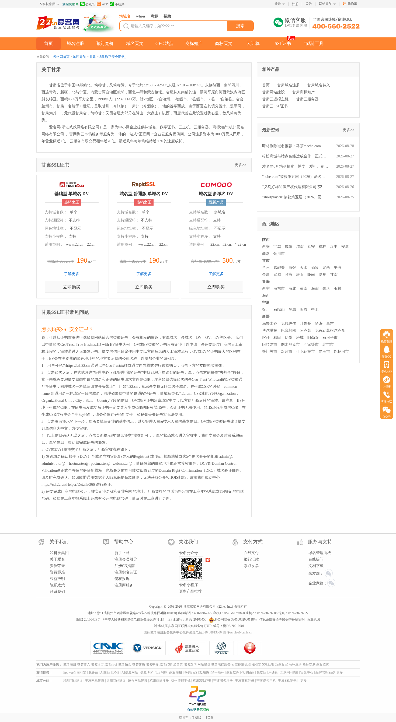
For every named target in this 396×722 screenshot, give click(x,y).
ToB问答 (161, 672)
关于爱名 (57, 559)
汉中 (334, 247)
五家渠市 (311, 345)
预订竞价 (105, 43)
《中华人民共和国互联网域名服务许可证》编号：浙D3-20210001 (198, 626)
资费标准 (57, 572)
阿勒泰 (313, 338)
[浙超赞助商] (98, 23)
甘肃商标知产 (303, 92)
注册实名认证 (125, 572)
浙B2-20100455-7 (88, 619)
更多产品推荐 (190, 591)
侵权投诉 (122, 579)
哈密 (318, 324)
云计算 (253, 43)
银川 (266, 310)
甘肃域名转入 (318, 85)
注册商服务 (123, 585)
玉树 (337, 289)
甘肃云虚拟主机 (275, 99)
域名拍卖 (124, 664)
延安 (311, 247)
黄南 (303, 289)
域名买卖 (134, 43)
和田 (277, 338)
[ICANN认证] (223, 648)
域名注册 (75, 43)
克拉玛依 (288, 324)
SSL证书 (283, 43)
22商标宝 (281, 664)
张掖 (288, 275)
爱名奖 (178, 664)
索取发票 (251, 566)
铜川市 (279, 254)
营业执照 (313, 619)
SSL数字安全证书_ (112, 57)
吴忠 (292, 310)
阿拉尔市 (269, 345)
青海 (266, 282)
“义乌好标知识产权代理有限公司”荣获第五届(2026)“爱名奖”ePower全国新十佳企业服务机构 (295, 187)
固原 (303, 310)
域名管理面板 (319, 553)
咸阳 (288, 247)
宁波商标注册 (244, 680)
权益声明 (57, 579)
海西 (266, 296)
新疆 (266, 317)
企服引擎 (254, 664)
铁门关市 (269, 352)
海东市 (279, 289)
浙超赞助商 (70, 4)
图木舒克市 (290, 345)
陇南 (311, 275)
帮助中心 (123, 541)
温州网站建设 (116, 680)
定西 (326, 268)
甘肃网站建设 (273, 92)
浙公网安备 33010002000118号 (235, 619)
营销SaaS (190, 672)
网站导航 (325, 4)
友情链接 (42, 672)
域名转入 (83, 664)
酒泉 (315, 268)
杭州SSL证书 (202, 680)
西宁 (266, 289)
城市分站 (42, 680)
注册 (295, 4)
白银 (292, 268)
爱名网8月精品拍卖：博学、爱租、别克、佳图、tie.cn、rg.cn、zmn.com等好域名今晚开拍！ (295, 166)
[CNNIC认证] (110, 648)
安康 (345, 247)
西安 (266, 247)
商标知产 (194, 43)
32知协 (204, 672)
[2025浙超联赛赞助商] (198, 698)
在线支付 (251, 553)
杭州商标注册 (159, 680)
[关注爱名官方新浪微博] (208, 560)
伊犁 (288, 338)
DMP (116, 672)
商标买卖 (223, 43)
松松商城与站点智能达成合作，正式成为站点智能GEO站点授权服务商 (295, 156)
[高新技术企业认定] (189, 648)
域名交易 (138, 664)
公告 (308, 4)
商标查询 (322, 664)
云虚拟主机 (239, 664)
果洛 (326, 289)
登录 (278, 4)
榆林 (322, 247)
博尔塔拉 (269, 331)
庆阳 (300, 275)
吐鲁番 (305, 324)
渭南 (300, 247)
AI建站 (105, 672)
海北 (292, 289)
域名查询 (190, 664)
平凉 (337, 268)
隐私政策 (57, 585)
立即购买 (71, 287)
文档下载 (316, 566)
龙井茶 (93, 672)
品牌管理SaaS (325, 672)
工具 (319, 43)
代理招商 (247, 672)
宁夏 (266, 303)
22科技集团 (47, 4)
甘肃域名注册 (288, 85)
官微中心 (306, 672)
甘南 (334, 275)
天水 (303, 268)
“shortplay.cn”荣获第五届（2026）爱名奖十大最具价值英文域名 (295, 197)
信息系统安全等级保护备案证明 (282, 619)
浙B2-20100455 (195, 619)
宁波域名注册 (223, 680)
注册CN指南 (124, 566)
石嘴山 (279, 310)
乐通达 (273, 672)
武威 (277, 275)
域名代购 (165, 664)
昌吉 (330, 324)
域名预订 (97, 664)
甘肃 (92, 57)
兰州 (266, 268)
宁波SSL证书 (287, 680)
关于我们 (59, 541)
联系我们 (57, 592)
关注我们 (188, 541)
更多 (339, 672)
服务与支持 (320, 541)
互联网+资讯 (289, 672)
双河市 (286, 352)
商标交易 (309, 664)
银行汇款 (251, 559)
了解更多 (71, 274)
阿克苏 (305, 331)
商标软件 (232, 672)
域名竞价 (111, 664)
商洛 (266, 254)
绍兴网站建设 (137, 680)
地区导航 (79, 57)
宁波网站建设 (94, 680)
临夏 (322, 275)
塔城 (300, 338)
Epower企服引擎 (74, 672)
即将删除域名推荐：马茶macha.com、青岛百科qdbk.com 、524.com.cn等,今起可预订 (295, 146)
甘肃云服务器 (307, 99)
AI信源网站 (129, 672)
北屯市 (328, 345)
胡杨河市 (341, 352)
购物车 (352, 4)
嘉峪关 (279, 268)
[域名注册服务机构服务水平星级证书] (250, 648)
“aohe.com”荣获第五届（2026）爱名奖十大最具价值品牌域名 (295, 177)
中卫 (315, 310)
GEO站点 (164, 43)
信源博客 (146, 672)
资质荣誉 (57, 566)
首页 (48, 43)
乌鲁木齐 (269, 324)
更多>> (240, 165)
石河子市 (330, 338)
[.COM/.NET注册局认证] (150, 648)
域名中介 (152, 664)
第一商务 (217, 672)
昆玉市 (324, 352)
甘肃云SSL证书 (275, 106)
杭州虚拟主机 (180, 680)
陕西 (266, 240)
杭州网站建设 (73, 680)
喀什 (266, 338)
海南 (315, 289)
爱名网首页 (61, 57)
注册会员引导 (125, 559)
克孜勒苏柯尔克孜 (330, 331)
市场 (308, 43)
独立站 (261, 672)
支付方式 (253, 541)
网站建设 (203, 664)
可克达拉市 (305, 352)
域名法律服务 (221, 664)
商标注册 (295, 664)
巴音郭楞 (288, 331)
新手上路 (122, 553)
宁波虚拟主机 (266, 680)
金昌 (266, 275)
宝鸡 (277, 247)
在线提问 (316, 559)
